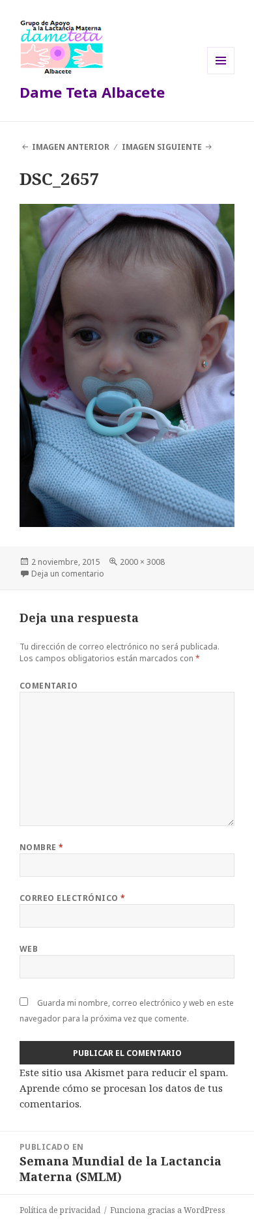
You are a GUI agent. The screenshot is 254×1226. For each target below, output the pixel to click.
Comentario (49, 685)
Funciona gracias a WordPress (167, 1210)
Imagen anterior (70, 146)
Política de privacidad (60, 1210)
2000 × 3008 (142, 561)
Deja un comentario (67, 573)
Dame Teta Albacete (92, 92)
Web (29, 948)
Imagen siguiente (162, 146)
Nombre (42, 847)
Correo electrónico (73, 898)
